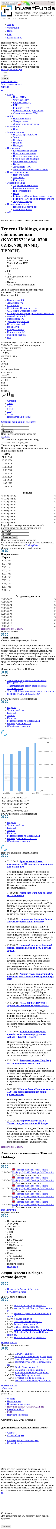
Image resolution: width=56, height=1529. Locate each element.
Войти (4, 69)
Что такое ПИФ (21, 100)
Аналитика (18, 177)
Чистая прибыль (15, 710)
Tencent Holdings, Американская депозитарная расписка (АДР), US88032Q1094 (30, 692)
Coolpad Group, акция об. (27, 1375)
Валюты (17, 164)
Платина (17, 142)
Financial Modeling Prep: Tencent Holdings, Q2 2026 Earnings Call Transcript (33, 1171)
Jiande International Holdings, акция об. (34, 1359)
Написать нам (14, 1401)
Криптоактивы (14, 37)
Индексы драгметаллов (25, 134)
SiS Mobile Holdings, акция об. (30, 1370)
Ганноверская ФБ (16, 332)
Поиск (16, 129)
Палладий (18, 145)
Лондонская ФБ (15, 302)
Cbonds (10, 1432)
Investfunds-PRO (15, 1409)
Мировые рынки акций (25, 161)
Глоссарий (18, 180)
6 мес (10, 409)
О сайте (11, 1398)
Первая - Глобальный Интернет (23, 1289)
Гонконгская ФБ (15, 300)
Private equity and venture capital (23, 1440)
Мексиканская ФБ (16, 335)
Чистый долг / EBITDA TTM (22, 838)
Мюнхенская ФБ (15, 319)
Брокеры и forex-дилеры (25, 188)
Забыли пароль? (9, 81)
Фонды (10, 94)
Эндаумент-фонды (22, 201)
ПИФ (10, 31)
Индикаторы (13, 148)
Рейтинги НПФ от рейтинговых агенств (34, 199)
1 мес (10, 403)
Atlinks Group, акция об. (26, 1367)
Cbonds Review (14, 1443)
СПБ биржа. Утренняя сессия (22, 311)
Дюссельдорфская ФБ (18, 321)
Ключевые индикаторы (25, 150)
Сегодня (11, 401)
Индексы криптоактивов (26, 156)
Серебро (17, 140)
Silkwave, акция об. (24, 1354)
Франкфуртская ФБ (17, 316)
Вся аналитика (8, 1209)
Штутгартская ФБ (16, 324)
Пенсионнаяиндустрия (18, 204)
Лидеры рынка (20, 121)
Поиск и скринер (22, 118)
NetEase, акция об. (23, 1319)
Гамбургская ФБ (15, 329)
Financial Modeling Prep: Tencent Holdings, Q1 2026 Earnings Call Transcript (33, 1179)
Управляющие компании (25, 185)
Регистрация (15, 69)
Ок (2, 1493)
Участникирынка (16, 182)
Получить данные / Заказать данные (25, 1406)
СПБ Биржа (13, 305)
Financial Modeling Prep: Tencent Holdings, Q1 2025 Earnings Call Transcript (33, 1203)
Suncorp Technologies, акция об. (30, 1305)
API (9, 212)
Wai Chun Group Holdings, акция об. (33, 1380)
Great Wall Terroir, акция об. (28, 1321)
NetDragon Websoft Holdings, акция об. (33, 1329)
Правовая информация (18, 1404)
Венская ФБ (13, 327)
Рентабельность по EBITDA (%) (23, 721)
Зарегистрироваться (11, 84)
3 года (10, 414)
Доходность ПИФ (22, 166)
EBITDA (11, 713)
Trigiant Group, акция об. (26, 1324)
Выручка (11, 707)
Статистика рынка (22, 209)
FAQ (9, 1412)
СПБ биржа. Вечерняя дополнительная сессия (30, 313)
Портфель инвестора (17, 1414)
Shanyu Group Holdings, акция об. (32, 1372)
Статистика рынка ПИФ (25, 113)
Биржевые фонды (22, 102)
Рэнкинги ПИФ (21, 108)
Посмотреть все (9, 1342)
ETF (9, 34)
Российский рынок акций (26, 158)
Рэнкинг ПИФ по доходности (28, 110)
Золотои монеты (15, 132)
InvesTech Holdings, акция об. (29, 1378)
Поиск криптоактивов (24, 153)
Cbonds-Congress (15, 1435)
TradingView (32, 545)
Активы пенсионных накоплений (30, 169)
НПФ (16, 193)
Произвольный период (18, 417)
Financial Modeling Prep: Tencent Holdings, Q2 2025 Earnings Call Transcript (33, 1195)
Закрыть (5, 436)
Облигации (13, 27)
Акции (10, 24)
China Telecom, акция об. (26, 1327)
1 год (9, 411)
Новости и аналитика (18, 172)
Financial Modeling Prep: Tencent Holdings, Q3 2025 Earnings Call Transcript (33, 1187)
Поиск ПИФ (19, 97)
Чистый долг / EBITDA (19, 723)
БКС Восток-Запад (16, 1291)
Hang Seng (12, 1266)
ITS (9, 337)
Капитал (11, 718)
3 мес (10, 406)
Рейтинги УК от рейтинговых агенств (32, 196)
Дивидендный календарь (26, 124)
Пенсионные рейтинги (25, 207)
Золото (16, 137)
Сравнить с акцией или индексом (18, 422)
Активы (11, 715)
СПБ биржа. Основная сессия (22, 308)
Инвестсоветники (22, 191)
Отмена (5, 87)
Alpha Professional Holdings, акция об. (33, 1356)
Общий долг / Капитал (18, 726)
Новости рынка (21, 174)
